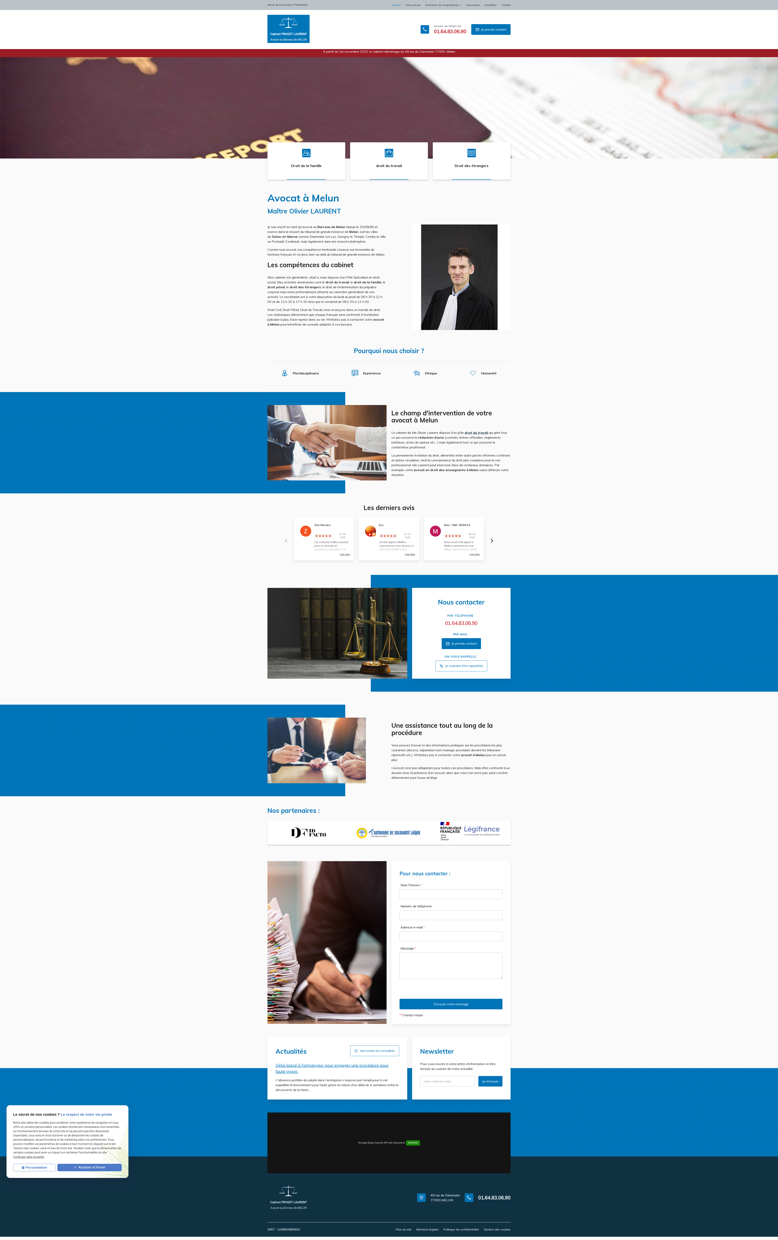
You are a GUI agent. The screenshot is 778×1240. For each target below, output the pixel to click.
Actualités (491, 4)
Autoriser (413, 1142)
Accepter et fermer (91, 1167)
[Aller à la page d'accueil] (288, 29)
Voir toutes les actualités (374, 1051)
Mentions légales (427, 1229)
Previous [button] (286, 541)
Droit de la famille (306, 165)
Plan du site (403, 1229)
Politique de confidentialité (461, 1229)
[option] (389, 108)
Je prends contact (491, 29)
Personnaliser (36, 1167)
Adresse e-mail (413, 927)
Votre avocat (412, 4)
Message (408, 948)
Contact (506, 4)
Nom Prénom (411, 885)
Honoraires (473, 4)
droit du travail (389, 165)
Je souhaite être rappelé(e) (461, 666)
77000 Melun (287, 4)
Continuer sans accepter (28, 1157)
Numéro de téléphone (416, 906)
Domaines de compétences (441, 4)
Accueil (396, 4)
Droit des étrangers (471, 165)
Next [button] (492, 541)
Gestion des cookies (497, 1229)
